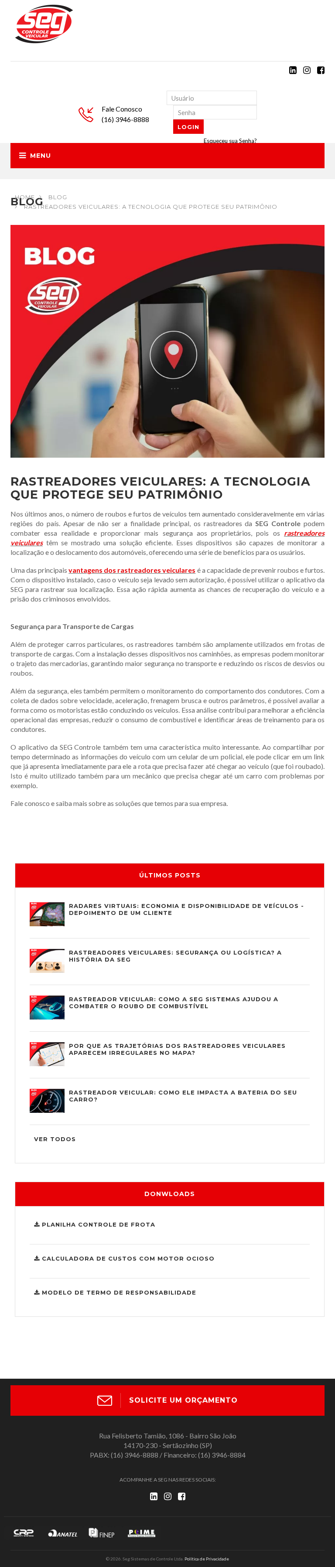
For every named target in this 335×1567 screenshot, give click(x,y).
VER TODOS (55, 1138)
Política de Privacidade (207, 1558)
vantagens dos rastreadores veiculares (131, 570)
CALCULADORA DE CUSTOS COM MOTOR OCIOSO (127, 1258)
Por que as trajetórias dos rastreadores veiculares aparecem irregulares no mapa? (177, 1049)
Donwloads (169, 1194)
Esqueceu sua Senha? (230, 140)
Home (25, 197)
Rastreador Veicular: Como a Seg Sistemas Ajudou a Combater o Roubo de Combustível (173, 1003)
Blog (57, 197)
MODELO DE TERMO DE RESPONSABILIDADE (118, 1292)
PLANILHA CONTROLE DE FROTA (97, 1224)
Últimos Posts (170, 875)
